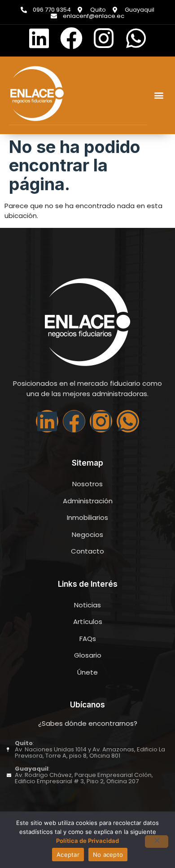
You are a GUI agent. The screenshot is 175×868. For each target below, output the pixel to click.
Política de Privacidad (87, 840)
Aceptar (68, 854)
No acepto (108, 854)
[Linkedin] (39, 38)
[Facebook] (71, 38)
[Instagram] (103, 38)
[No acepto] (156, 841)
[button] (158, 95)
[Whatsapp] (136, 38)
